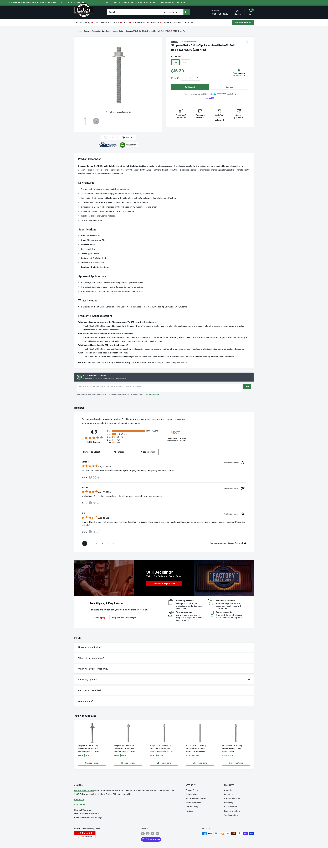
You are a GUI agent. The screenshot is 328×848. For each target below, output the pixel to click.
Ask (247, 386)
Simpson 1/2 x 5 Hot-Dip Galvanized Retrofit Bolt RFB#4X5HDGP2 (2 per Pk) (125, 748)
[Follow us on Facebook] (143, 833)
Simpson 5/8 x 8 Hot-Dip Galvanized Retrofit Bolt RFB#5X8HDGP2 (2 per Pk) (89, 748)
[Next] (254, 745)
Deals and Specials (172, 22)
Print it (129, 137)
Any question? (85, 701)
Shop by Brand (102, 22)
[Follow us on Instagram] (148, 833)
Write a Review (148, 452)
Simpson (115, 22)
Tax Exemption (231, 815)
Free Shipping (99, 617)
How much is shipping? (90, 647)
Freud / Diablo (139, 22)
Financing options (87, 679)
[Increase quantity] (197, 77)
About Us (228, 790)
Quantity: (175, 77)
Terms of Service (193, 802)
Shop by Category (82, 22)
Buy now (230, 87)
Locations (188, 22)
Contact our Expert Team (164, 583)
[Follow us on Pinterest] (152, 833)
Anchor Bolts (117, 31)
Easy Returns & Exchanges (124, 617)
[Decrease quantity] (184, 77)
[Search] (186, 12)
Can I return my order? (89, 690)
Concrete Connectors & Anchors (97, 31)
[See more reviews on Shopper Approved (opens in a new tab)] (98, 477)
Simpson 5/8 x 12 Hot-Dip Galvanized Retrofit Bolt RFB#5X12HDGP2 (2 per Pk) (197, 748)
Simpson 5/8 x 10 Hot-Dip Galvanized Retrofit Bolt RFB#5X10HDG (232, 748)
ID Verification (230, 806)
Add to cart (190, 87)
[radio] (134, 431)
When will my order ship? (91, 657)
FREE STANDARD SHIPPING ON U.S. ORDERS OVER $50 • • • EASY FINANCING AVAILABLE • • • (49, 3)
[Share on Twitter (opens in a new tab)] (94, 477)
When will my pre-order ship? (93, 668)
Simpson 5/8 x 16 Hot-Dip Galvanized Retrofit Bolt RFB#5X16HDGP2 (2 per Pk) (161, 748)
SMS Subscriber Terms (196, 798)
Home (79, 31)
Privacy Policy (192, 790)
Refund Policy (192, 806)
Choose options (92, 763)
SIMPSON (174, 42)
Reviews (189, 811)
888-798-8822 (220, 12)
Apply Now (231, 94)
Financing (228, 802)
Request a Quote (242, 22)
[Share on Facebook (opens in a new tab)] (90, 477)
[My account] (237, 11)
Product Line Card (232, 811)
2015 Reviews (96, 442)
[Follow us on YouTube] (157, 833)
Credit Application (232, 798)
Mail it (110, 137)
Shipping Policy (192, 794)
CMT (126, 22)
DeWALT (155, 22)
